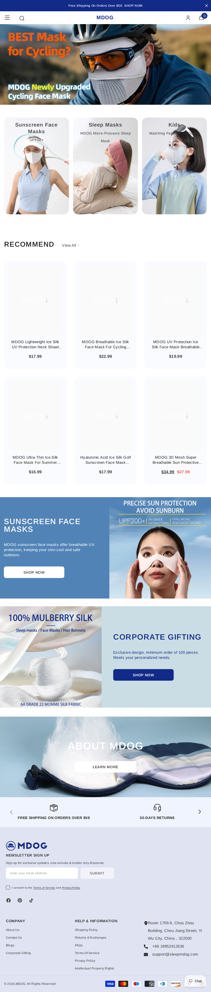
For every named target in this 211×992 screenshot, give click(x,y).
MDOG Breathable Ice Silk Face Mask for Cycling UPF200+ (105, 345)
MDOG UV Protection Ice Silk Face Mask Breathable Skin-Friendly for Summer (175, 345)
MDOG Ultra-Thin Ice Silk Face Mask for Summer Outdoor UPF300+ (35, 460)
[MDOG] (160, 548)
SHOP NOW (133, 5)
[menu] (7, 18)
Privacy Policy (71, 887)
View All (69, 245)
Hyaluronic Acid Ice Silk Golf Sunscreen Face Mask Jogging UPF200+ (105, 460)
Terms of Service (44, 887)
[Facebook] (8, 900)
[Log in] (188, 18)
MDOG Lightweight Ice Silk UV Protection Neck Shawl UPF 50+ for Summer (35, 345)
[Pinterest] (19, 900)
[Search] (22, 18)
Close (206, 6)
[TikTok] (31, 900)
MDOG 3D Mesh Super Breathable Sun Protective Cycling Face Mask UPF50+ (176, 460)
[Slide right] (199, 812)
